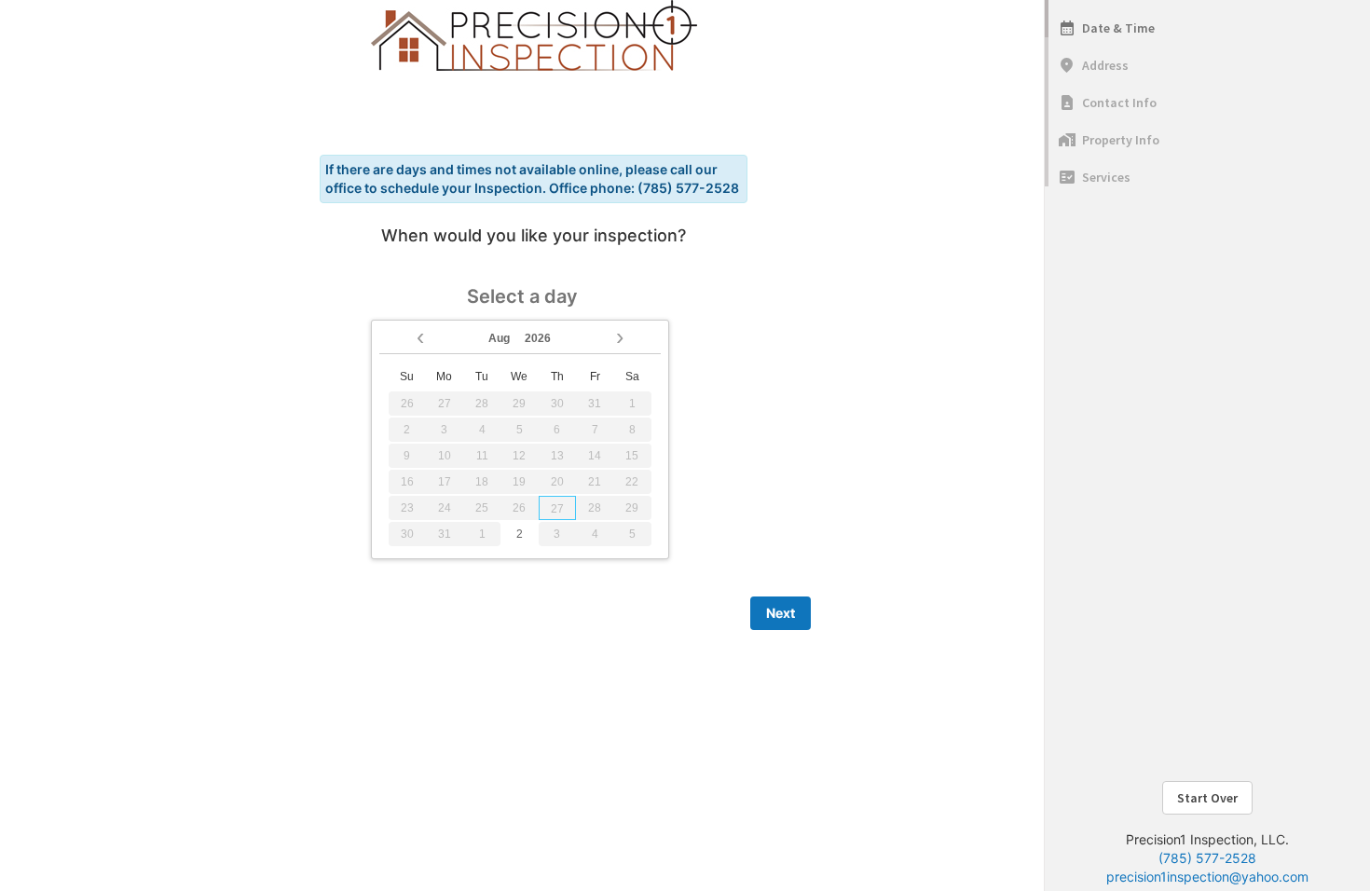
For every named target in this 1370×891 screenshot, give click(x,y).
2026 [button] (538, 338)
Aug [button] (499, 338)
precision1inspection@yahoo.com (1207, 876)
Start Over (1207, 797)
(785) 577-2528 (1207, 858)
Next (780, 613)
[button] (420, 335)
